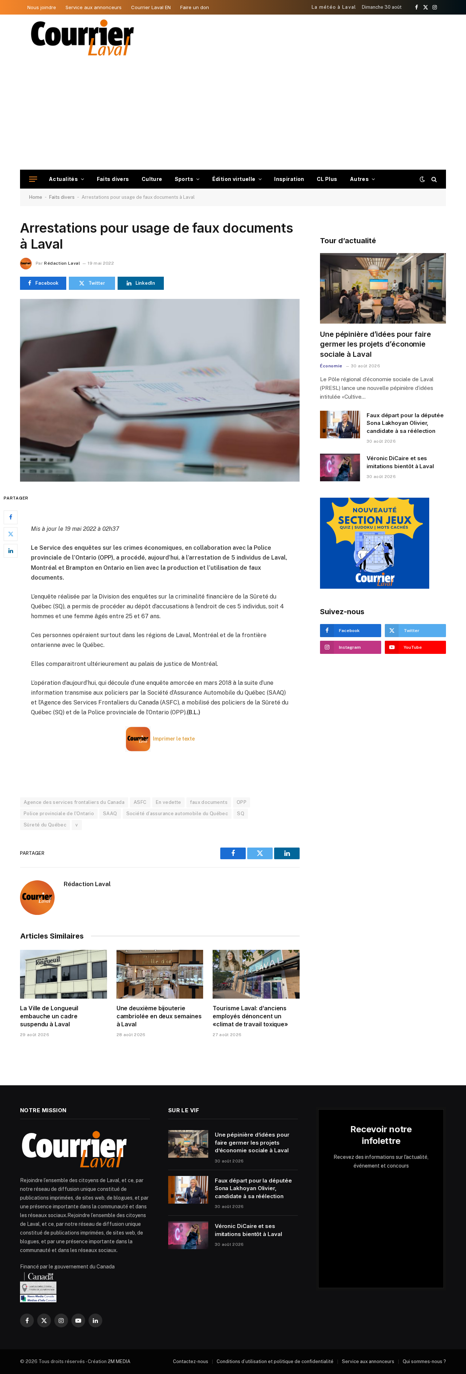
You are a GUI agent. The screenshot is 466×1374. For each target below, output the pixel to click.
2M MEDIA (119, 1361)
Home (35, 197)
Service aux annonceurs (94, 7)
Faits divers (113, 179)
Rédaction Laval (62, 263)
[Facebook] (10, 517)
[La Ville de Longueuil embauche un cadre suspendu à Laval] (63, 974)
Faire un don (194, 7)
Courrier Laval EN (151, 7)
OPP (241, 802)
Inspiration (289, 179)
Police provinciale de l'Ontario (59, 813)
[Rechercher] (433, 179)
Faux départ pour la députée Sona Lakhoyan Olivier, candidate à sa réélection (405, 423)
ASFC (140, 802)
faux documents (208, 802)
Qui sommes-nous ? (424, 1361)
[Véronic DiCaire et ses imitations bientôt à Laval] (340, 467)
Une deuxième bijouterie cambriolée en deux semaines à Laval (159, 1016)
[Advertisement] (233, 115)
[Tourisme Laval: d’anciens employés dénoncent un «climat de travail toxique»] (256, 974)
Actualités (63, 179)
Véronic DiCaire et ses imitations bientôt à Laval (400, 462)
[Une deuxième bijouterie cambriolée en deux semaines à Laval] (160, 974)
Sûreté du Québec (45, 825)
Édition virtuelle (234, 179)
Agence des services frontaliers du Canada (74, 802)
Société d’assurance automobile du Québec (177, 813)
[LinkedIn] (10, 550)
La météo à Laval (334, 7)
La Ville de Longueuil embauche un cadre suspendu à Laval (49, 1016)
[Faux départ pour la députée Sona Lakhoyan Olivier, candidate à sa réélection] (340, 424)
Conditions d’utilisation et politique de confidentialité (275, 1361)
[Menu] (33, 179)
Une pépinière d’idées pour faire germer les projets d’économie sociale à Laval (375, 344)
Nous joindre (41, 7)
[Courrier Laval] (82, 37)
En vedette (168, 802)
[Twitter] (10, 534)
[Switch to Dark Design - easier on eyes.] (422, 179)
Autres (359, 179)
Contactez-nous (190, 1361)
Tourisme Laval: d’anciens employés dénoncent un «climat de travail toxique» (250, 1016)
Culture (152, 179)
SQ (240, 813)
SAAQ (110, 813)
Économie (331, 365)
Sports (184, 179)
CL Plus (327, 179)
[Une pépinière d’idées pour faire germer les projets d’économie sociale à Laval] (383, 288)
